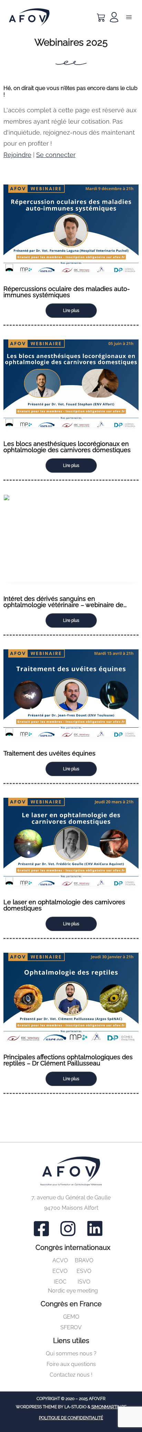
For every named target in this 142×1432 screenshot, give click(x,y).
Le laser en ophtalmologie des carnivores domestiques (64, 905)
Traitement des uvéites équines (49, 753)
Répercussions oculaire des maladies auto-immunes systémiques (66, 292)
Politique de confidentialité (71, 1418)
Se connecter (55, 154)
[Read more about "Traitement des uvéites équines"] (71, 693)
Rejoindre (17, 154)
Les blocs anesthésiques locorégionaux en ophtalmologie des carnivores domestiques (67, 447)
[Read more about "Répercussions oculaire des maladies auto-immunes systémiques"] (71, 228)
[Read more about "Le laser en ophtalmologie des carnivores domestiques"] (71, 841)
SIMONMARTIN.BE (108, 1407)
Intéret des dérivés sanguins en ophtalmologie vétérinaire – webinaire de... (64, 601)
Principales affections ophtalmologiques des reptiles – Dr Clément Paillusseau (68, 1060)
